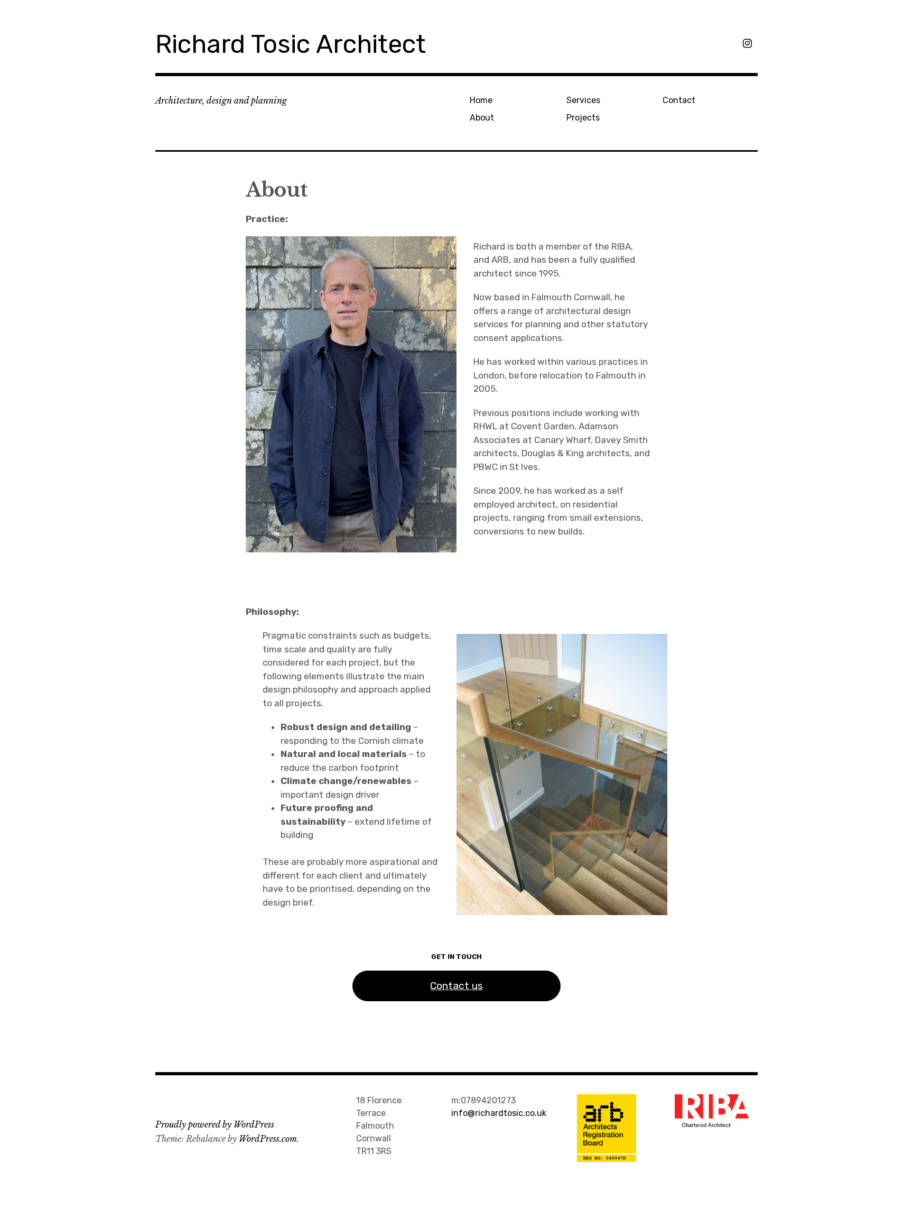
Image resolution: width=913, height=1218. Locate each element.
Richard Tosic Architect (290, 44)
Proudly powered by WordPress (214, 1124)
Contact (679, 100)
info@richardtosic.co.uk (498, 1113)
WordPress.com (268, 1138)
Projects (583, 118)
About (482, 118)
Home (481, 100)
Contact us (456, 986)
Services (583, 100)
